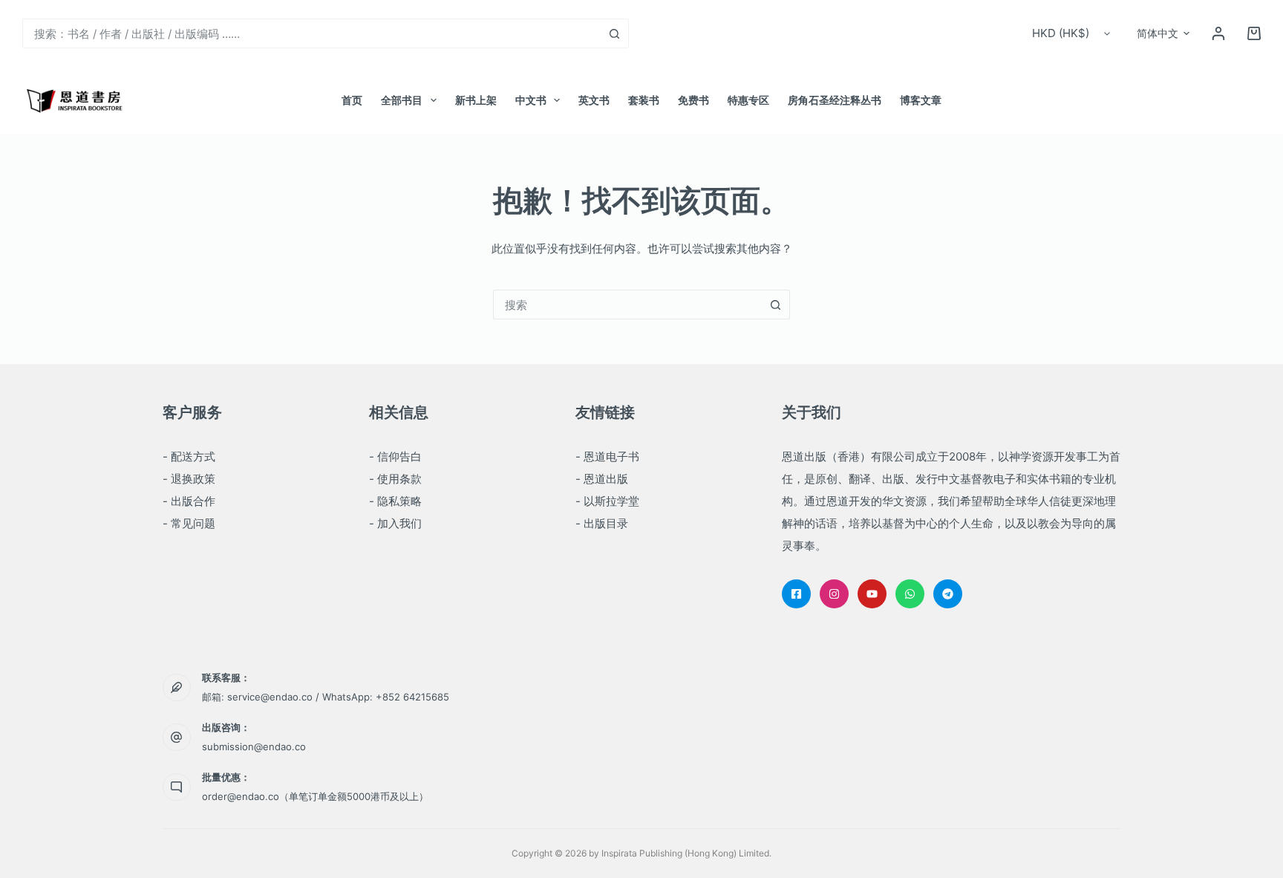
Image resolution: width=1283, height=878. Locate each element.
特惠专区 (748, 100)
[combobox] (311, 33)
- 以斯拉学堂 (607, 501)
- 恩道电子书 (607, 456)
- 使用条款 (395, 479)
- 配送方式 (189, 456)
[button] (1163, 33)
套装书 (643, 100)
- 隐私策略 (395, 501)
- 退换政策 (189, 479)
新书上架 (476, 100)
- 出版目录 (601, 523)
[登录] (1218, 33)
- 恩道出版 (601, 479)
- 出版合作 (189, 501)
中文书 (530, 100)
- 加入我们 (395, 523)
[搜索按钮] (614, 33)
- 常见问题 (189, 523)
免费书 (693, 100)
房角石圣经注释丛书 (834, 100)
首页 (352, 100)
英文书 (594, 100)
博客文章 (920, 100)
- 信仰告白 (395, 456)
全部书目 (401, 100)
